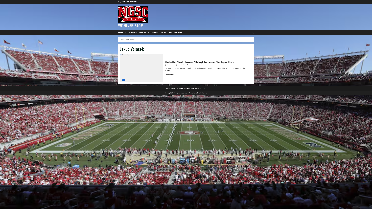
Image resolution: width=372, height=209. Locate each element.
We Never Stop (130, 25)
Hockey (154, 32)
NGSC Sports (171, 88)
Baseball (132, 32)
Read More (170, 75)
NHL (123, 80)
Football (121, 32)
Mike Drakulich (171, 65)
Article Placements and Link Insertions (191, 88)
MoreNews (193, 93)
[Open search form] (253, 33)
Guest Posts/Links (175, 32)
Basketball (143, 32)
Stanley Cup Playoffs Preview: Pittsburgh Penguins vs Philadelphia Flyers (141, 68)
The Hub (163, 32)
